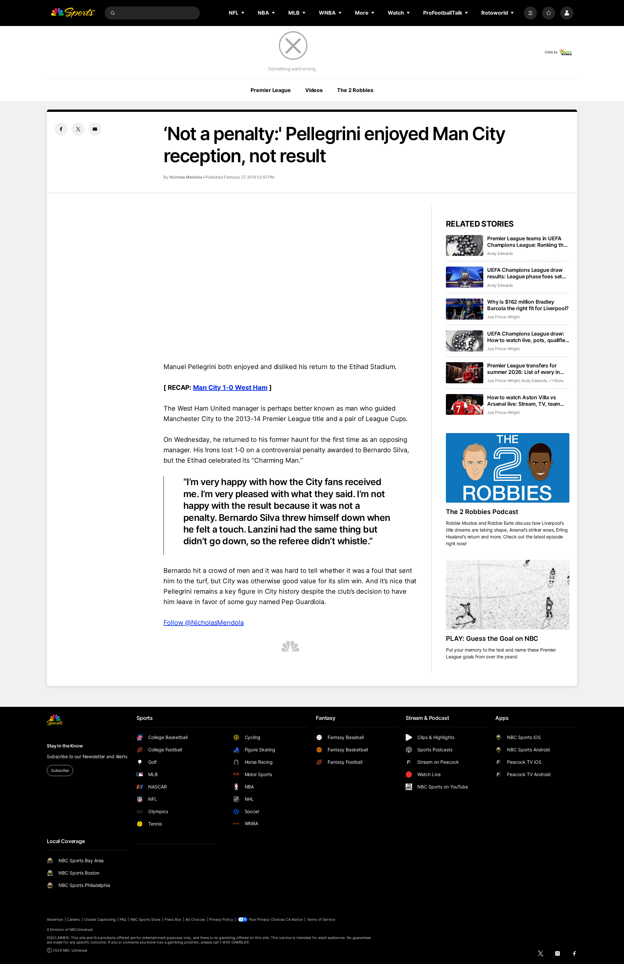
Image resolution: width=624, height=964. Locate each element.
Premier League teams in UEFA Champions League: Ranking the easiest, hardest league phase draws (526, 241)
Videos (314, 90)
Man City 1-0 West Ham (230, 387)
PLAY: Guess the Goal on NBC (492, 638)
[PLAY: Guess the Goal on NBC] (507, 594)
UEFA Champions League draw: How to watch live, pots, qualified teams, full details (527, 336)
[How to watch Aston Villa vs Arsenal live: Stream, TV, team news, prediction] (464, 404)
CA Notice (294, 919)
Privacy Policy (221, 919)
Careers (73, 919)
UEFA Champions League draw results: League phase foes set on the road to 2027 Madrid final (526, 273)
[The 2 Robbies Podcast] (507, 468)
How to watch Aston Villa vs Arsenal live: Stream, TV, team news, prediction (523, 400)
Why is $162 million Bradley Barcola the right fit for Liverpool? (528, 304)
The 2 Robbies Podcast (482, 512)
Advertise (55, 919)
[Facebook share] (61, 129)
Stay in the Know (65, 745)
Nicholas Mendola (185, 177)
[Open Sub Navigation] (243, 12)
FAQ (123, 919)
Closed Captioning (100, 919)
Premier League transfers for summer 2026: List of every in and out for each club (523, 368)
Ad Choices (195, 919)
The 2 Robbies (355, 90)
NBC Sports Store (145, 919)
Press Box (173, 919)
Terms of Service (321, 919)
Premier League (271, 90)
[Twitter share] (78, 129)
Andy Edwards (500, 253)
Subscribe (60, 770)
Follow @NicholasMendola (203, 623)
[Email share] (94, 129)
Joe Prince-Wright (503, 316)
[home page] (73, 13)
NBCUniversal (81, 929)
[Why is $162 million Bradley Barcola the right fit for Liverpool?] (464, 309)
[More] (530, 13)
